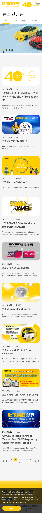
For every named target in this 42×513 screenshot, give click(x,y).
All (6, 20)
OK (11, 508)
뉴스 (15, 20)
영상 (24, 20)
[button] (4, 50)
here (24, 502)
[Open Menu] (38, 4)
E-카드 (35, 20)
